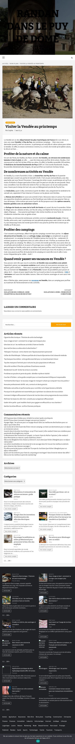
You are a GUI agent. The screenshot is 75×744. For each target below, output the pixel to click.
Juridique (56, 721)
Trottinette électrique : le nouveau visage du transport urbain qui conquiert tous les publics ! (37, 381)
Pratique (17, 490)
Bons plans (10, 122)
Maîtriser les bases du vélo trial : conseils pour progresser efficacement (28, 399)
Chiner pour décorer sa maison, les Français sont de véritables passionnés (60, 645)
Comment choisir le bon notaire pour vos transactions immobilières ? (61, 691)
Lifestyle (64, 721)
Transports (58, 730)
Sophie (10, 130)
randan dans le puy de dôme (37, 26)
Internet (48, 721)
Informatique (38, 721)
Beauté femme (43, 726)
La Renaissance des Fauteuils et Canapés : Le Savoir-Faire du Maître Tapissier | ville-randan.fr (36, 435)
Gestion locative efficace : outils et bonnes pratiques (22, 406)
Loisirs (13, 726)
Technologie (33, 730)
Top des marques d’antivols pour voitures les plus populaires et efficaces (29, 363)
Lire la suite (6, 590)
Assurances (22, 717)
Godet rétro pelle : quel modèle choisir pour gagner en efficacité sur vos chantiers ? (33, 402)
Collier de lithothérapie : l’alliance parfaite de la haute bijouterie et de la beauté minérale (35, 355)
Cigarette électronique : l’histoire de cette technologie (23, 337)
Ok (38, 741)
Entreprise (67, 717)
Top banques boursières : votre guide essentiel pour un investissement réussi (31, 359)
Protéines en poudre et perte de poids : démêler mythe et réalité (27, 373)
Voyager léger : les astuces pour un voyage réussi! (21, 422)
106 (9, 561)
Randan (12, 730)
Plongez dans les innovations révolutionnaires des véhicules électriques (24, 517)
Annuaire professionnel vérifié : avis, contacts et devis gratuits (25, 384)
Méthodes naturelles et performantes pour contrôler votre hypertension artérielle (33, 388)
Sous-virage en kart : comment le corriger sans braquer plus (25, 341)
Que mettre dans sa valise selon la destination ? (20, 348)
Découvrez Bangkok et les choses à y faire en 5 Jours (22, 440)
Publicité (5, 730)
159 (7, 615)
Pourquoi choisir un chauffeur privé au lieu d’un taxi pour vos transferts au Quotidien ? (60, 517)
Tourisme (15, 596)
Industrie (15, 666)
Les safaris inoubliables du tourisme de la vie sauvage (22, 444)
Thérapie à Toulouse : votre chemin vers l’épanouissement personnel (28, 352)
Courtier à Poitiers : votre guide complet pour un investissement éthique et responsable (35, 377)
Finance (5, 721)
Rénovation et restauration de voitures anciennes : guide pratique (25, 494)
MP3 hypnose (8, 418)
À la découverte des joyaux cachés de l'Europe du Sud (23, 448)
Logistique (5, 726)
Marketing (27, 726)
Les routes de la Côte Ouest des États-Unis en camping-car (24, 427)
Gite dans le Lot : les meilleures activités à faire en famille (24, 344)
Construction (57, 717)
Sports (51, 574)
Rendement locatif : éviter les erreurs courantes (21, 370)
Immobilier (52, 666)
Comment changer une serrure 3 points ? (32, 420)
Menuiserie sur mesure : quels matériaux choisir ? (25, 437)
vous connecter (16, 311)
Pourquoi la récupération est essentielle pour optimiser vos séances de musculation (33, 392)
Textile (42, 730)
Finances (12, 721)
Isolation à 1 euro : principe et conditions (57, 292)
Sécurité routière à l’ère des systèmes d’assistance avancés (24, 366)
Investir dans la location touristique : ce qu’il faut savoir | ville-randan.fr (29, 431)
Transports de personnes (58, 512)
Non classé (16, 620)
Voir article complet (10, 509)
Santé (19, 730)
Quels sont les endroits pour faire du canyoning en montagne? (25, 453)
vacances (35, 280)
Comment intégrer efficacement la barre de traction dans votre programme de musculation (36, 395)
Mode (35, 726)
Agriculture (12, 717)
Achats (4, 717)
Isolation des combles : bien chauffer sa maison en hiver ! (17, 292)
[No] (73, 739)
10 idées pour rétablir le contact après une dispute (35, 418)
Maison (51, 535)
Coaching (48, 717)
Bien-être (17, 535)
